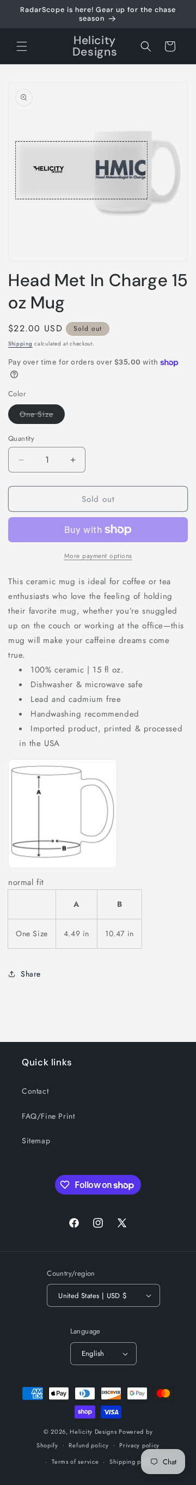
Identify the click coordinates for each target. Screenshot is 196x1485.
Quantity (21, 438)
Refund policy (88, 1445)
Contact (35, 1091)
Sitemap (36, 1140)
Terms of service (75, 1461)
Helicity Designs (93, 1431)
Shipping (20, 344)
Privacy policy (139, 1445)
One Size (42, 416)
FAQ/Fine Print (48, 1116)
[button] (22, 46)
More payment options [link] (98, 556)
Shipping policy (132, 1461)
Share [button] (31, 973)
